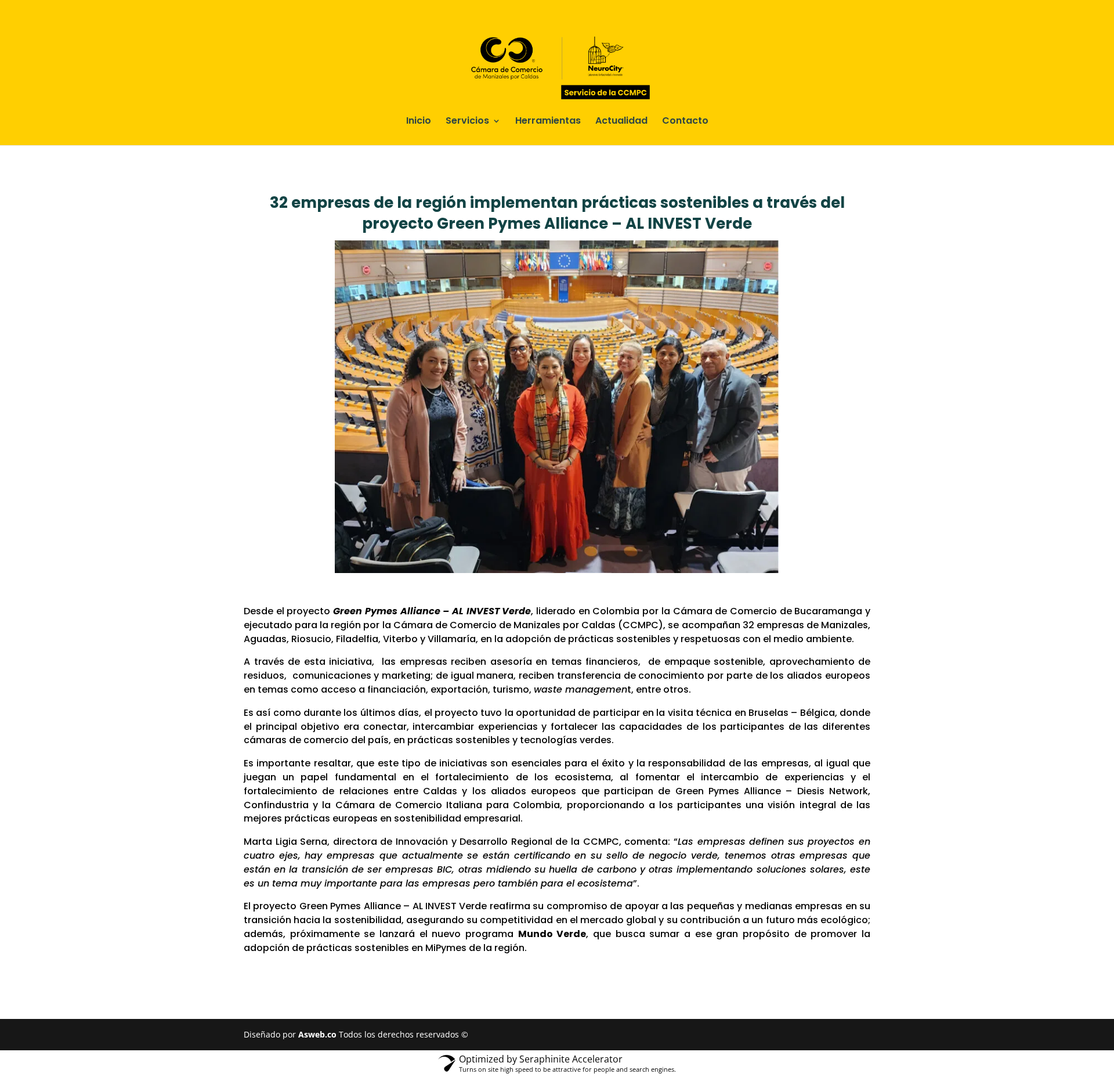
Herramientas (548, 122)
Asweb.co (318, 1034)
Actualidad (621, 122)
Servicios (467, 122)
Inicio (418, 122)
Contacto (685, 122)
